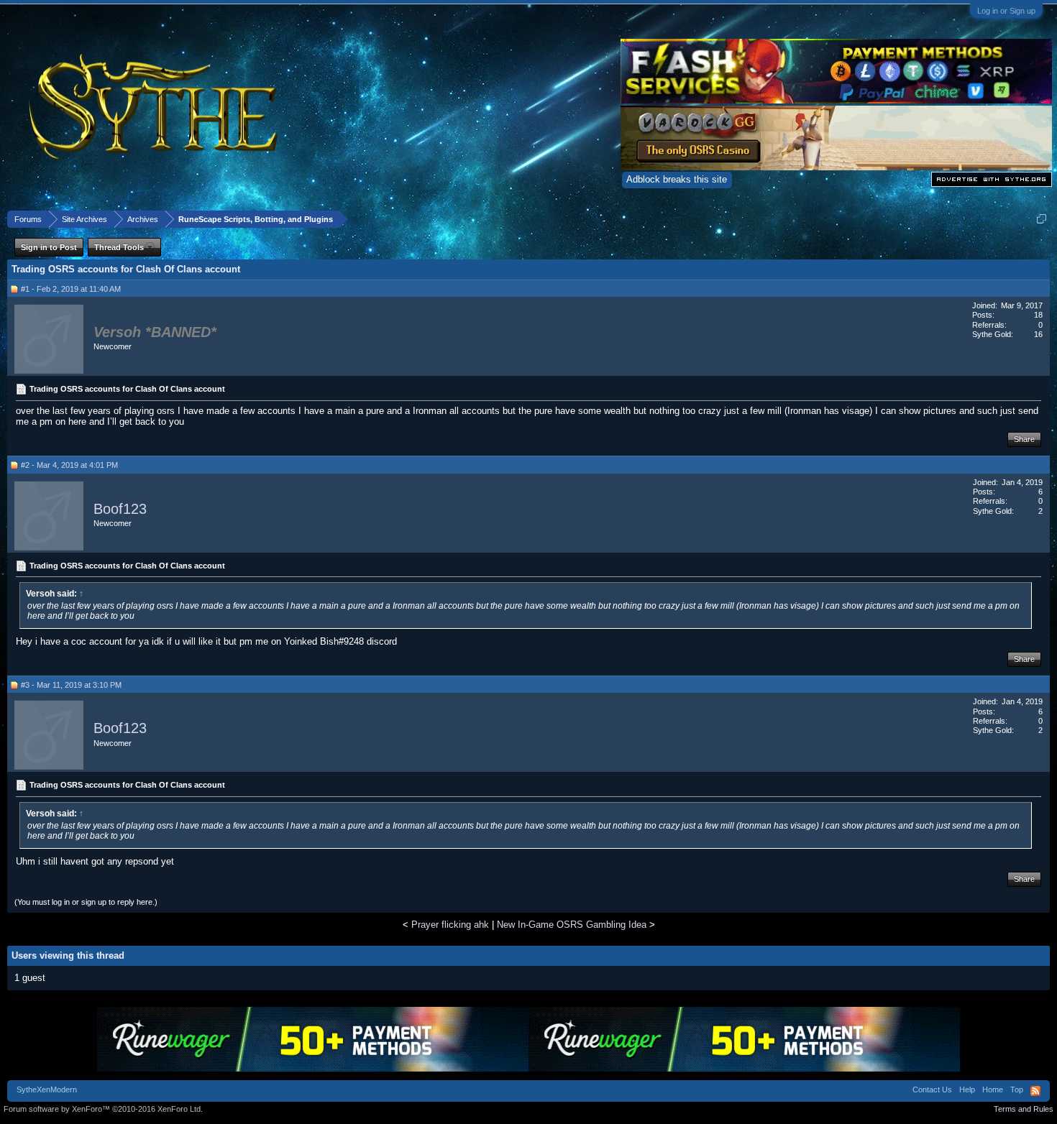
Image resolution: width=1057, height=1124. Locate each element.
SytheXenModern (47, 1089)
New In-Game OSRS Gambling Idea (571, 924)
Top (1016, 1089)
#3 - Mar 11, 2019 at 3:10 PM (71, 685)
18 (1038, 314)
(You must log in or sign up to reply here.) (85, 902)
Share (1024, 439)
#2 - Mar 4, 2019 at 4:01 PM (69, 465)
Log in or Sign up (1006, 10)
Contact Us (932, 1089)
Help (967, 1089)
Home (992, 1089)
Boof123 (120, 509)
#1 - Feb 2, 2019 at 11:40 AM (71, 289)
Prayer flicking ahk (450, 924)
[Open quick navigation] (1041, 219)
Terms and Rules (1023, 1109)
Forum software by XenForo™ (103, 1109)
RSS (1035, 1091)
